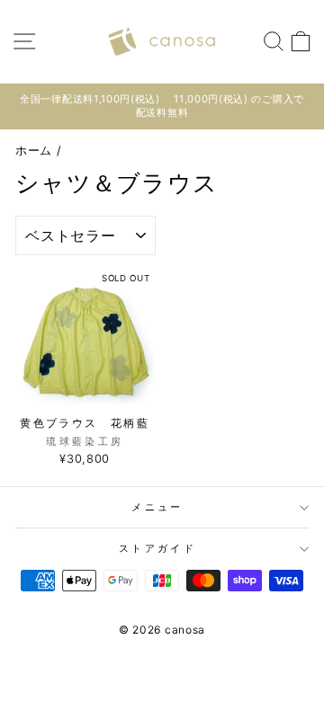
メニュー (157, 507)
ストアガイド (157, 548)
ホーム (33, 150)
